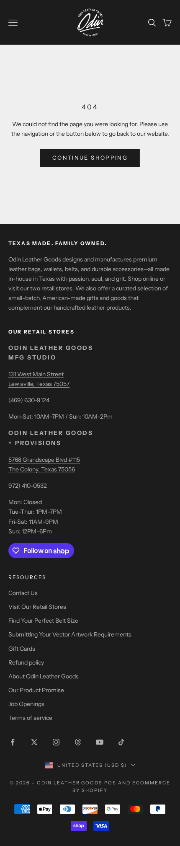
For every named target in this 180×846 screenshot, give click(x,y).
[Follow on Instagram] (56, 742)
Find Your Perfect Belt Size (43, 620)
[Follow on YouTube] (99, 742)
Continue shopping (90, 157)
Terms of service (30, 718)
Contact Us (23, 593)
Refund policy (26, 662)
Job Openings (26, 704)
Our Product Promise (36, 690)
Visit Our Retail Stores (37, 607)
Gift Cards (21, 648)
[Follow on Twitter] (34, 742)
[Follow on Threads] (78, 742)
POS (110, 783)
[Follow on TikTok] (121, 742)
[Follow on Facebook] (12, 742)
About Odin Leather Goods (43, 676)
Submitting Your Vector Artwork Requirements (69, 634)
